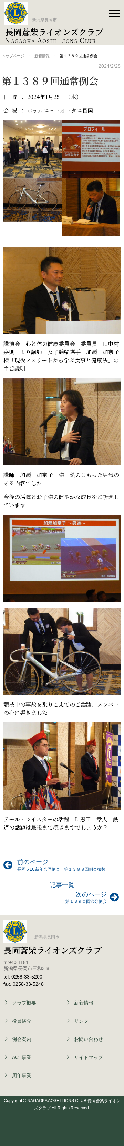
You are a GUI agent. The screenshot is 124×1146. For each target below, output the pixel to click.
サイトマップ (88, 1057)
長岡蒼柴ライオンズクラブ (54, 32)
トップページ (13, 56)
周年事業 (21, 1075)
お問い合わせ (66, 13)
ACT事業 (21, 1057)
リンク (81, 1021)
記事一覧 (62, 885)
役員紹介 (21, 1021)
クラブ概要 (24, 1003)
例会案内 (21, 1039)
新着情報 (42, 56)
